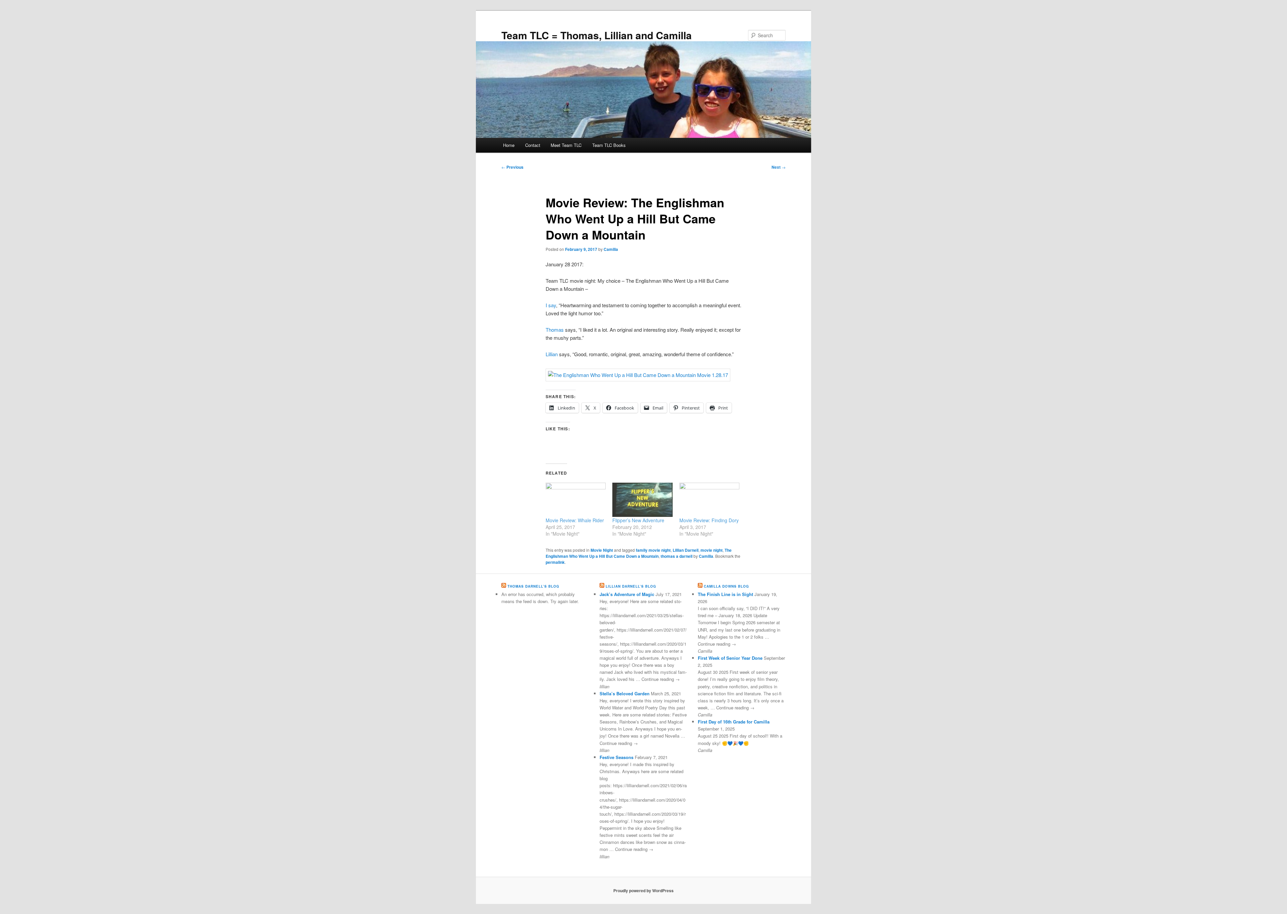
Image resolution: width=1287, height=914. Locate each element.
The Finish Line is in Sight (725, 594)
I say (551, 305)
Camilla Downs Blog (726, 586)
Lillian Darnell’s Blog (631, 586)
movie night (711, 550)
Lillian (552, 354)
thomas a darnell (676, 556)
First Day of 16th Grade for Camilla (734, 721)
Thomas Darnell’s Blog (533, 586)
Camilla (611, 249)
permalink (555, 562)
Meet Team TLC (566, 145)
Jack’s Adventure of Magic (627, 594)
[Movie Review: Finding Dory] (709, 500)
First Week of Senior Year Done (730, 658)
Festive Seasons (616, 757)
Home (508, 145)
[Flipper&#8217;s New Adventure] (642, 500)
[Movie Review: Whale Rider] (576, 500)
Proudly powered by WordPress (643, 891)
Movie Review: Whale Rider (575, 520)
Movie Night (602, 550)
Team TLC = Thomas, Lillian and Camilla (596, 35)
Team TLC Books (609, 145)
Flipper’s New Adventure (638, 520)
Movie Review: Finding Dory (709, 520)
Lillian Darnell (685, 550)
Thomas (555, 329)
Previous (512, 167)
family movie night (653, 550)
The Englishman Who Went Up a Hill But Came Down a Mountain (639, 553)
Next (779, 167)
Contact (532, 145)
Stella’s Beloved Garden (625, 693)
